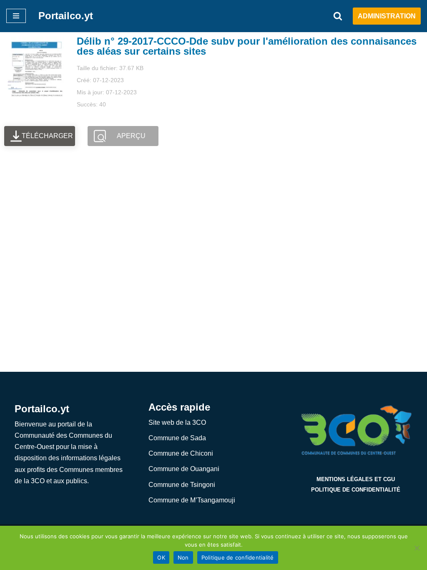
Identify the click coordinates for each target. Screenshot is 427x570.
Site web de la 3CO (177, 422)
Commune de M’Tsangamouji (191, 500)
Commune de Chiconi (180, 453)
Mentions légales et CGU (355, 479)
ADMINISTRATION (387, 16)
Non (183, 557)
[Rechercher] (337, 15)
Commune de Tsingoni (181, 484)
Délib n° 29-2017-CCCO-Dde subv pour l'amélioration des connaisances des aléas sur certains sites (247, 46)
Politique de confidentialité (355, 490)
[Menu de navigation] (16, 16)
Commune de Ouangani (183, 468)
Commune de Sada (177, 437)
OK (161, 557)
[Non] (416, 548)
